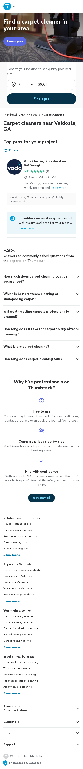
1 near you (15, 41)
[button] (41, 279)
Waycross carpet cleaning (19, 674)
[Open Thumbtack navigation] (9, 6)
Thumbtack (10, 114)
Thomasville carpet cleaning (20, 662)
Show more (11, 555)
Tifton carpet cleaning (17, 668)
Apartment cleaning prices (20, 536)
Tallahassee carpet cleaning (20, 680)
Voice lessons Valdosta (17, 588)
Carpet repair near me (17, 640)
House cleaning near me (18, 622)
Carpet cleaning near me (18, 616)
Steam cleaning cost (16, 548)
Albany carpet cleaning (17, 686)
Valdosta (34, 114)
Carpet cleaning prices (17, 530)
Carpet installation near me (20, 628)
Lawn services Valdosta (17, 576)
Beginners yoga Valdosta (18, 594)
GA (23, 114)
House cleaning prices (17, 523)
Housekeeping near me (17, 634)
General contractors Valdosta (22, 570)
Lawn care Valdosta (15, 582)
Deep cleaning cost (15, 542)
